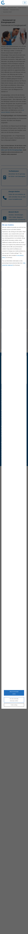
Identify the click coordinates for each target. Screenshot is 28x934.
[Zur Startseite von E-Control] (3, 2)
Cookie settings (14, 704)
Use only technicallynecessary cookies (14, 699)
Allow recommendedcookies (14, 692)
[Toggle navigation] (25, 2)
